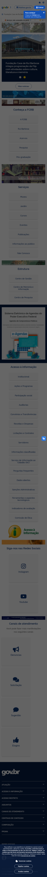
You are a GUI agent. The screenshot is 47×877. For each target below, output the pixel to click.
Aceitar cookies (23, 871)
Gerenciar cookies (25, 861)
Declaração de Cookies (28, 856)
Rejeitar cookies (23, 866)
